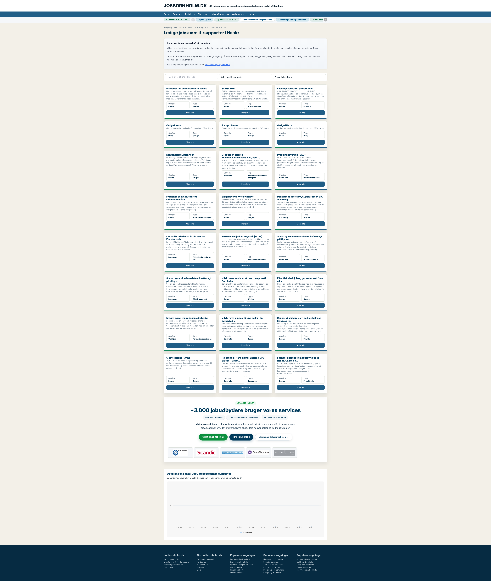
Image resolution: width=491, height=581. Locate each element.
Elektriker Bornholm (305, 562)
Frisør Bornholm (236, 570)
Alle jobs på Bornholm (173, 27)
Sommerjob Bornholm (239, 562)
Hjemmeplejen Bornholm (307, 570)
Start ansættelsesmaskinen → (273, 437)
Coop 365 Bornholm (305, 564)
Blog (199, 570)
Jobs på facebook (220, 14)
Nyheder (251, 14)
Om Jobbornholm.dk (205, 559)
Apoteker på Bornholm (273, 564)
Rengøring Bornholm (272, 572)
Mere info (190, 113)
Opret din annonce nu (213, 437)
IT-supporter (212, 27)
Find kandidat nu (241, 437)
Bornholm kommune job (307, 559)
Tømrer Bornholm (304, 567)
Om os (167, 14)
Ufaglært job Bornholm (273, 559)
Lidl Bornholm (236, 567)
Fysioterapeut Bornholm (273, 570)
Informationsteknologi (194, 27)
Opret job (177, 14)
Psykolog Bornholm (271, 567)
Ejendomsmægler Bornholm (242, 564)
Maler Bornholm (236, 572)
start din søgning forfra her (217, 64)
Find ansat (203, 14)
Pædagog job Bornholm (240, 559)
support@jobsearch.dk (173, 564)
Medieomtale (237, 14)
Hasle (223, 27)
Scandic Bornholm (271, 562)
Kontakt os (190, 14)
